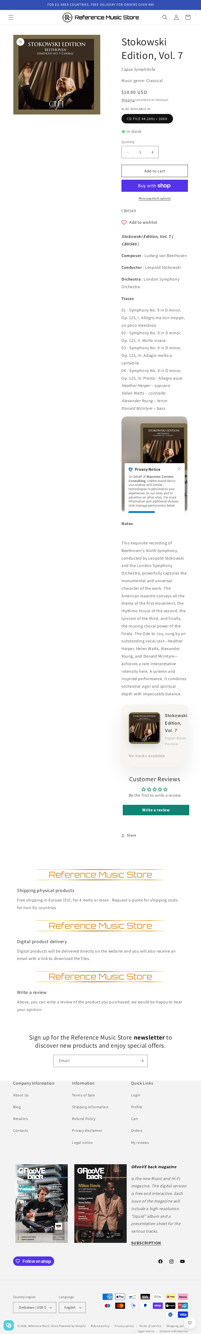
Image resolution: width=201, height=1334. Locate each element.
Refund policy (100, 1326)
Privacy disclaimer (87, 1130)
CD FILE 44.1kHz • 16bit (147, 118)
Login (136, 1095)
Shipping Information (90, 1107)
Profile (136, 1107)
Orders (137, 1130)
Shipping (128, 100)
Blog (17, 1107)
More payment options (155, 198)
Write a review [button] (156, 810)
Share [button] (131, 835)
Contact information (174, 1331)
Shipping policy (177, 1326)
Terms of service (150, 1326)
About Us (21, 1095)
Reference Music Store (43, 1326)
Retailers (20, 1118)
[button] (11, 17)
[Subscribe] (141, 1061)
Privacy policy (124, 1326)
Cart (134, 1118)
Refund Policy (83, 1118)
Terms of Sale (83, 1095)
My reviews (140, 1142)
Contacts (20, 1130)
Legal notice (82, 1142)
